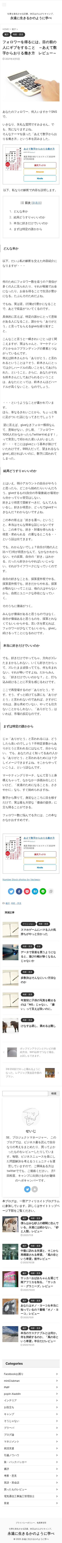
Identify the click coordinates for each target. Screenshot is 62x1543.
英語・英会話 (11, 1482)
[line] (43, 891)
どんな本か (21, 211)
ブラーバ (9, 1427)
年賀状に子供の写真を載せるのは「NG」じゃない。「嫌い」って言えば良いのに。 (38, 1004)
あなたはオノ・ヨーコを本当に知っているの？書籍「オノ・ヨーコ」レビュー (40, 1309)
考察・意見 (16, 903)
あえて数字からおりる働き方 (39, 148)
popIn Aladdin (12, 1393)
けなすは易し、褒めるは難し (38, 1025)
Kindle (40, 178)
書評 (8, 903)
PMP (6, 1387)
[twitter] (11, 891)
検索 (53, 1093)
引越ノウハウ (11, 1455)
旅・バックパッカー (15, 1462)
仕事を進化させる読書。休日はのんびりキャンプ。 (31, 1529)
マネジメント (11, 1441)
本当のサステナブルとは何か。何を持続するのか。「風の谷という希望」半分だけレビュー (40, 1337)
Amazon (40, 172)
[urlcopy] (51, 891)
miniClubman (12, 1380)
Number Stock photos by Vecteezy (21, 879)
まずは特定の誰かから (28, 229)
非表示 (36, 202)
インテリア (10, 1400)
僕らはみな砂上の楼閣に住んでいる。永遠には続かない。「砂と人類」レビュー (40, 1227)
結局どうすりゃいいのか (29, 217)
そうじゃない (11, 1420)
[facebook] (19, 891)
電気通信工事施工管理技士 (19, 1496)
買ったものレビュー (15, 1489)
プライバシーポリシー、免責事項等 (31, 1523)
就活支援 (9, 1448)
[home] (34, 1189)
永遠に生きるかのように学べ (31, 18)
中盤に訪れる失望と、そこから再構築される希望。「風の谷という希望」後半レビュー (40, 1254)
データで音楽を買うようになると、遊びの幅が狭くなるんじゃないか (38, 956)
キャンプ (9, 1414)
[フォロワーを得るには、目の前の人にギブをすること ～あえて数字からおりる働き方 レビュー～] (35, 891)
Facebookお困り (14, 1374)
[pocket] (27, 891)
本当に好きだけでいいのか (31, 223)
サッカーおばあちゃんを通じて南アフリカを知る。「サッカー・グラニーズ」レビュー (40, 1282)
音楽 (6, 1503)
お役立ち (9, 1407)
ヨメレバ (32, 152)
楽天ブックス (40, 165)
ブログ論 (9, 1434)
